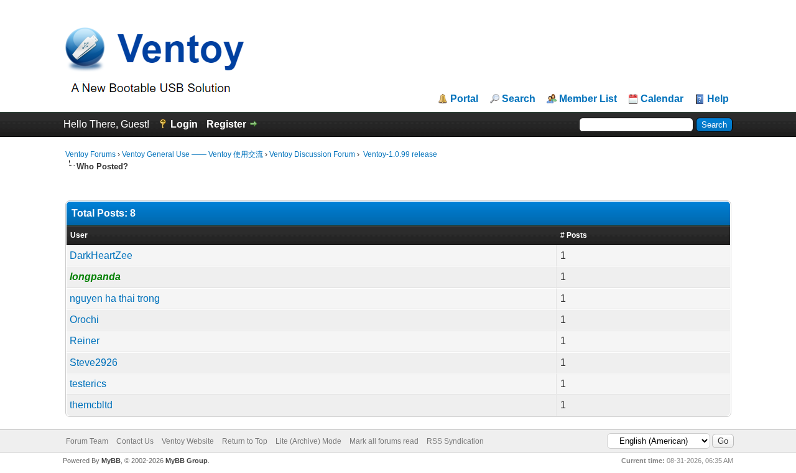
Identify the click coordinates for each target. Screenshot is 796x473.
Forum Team (87, 441)
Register (226, 124)
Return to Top (244, 441)
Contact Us (135, 441)
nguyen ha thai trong (115, 298)
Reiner (85, 340)
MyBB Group (186, 460)
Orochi (84, 319)
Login (184, 124)
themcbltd (91, 405)
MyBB (111, 460)
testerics (88, 383)
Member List (588, 99)
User (79, 235)
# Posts (573, 235)
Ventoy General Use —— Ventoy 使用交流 (192, 154)
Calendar (662, 99)
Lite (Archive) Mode (308, 441)
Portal (464, 99)
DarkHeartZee (101, 255)
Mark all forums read (384, 441)
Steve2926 (94, 362)
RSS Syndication (455, 441)
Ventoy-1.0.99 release (399, 154)
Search (518, 99)
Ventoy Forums (90, 154)
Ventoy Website (188, 441)
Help (718, 99)
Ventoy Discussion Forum (312, 154)
